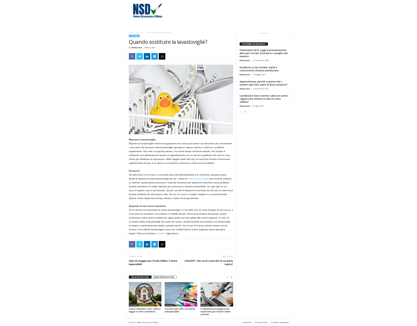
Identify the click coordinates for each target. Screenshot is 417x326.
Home (131, 32)
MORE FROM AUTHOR (164, 277)
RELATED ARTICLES (140, 277)
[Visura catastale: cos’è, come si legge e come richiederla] (145, 294)
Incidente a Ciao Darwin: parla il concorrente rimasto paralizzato (259, 69)
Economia (140, 32)
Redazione (136, 47)
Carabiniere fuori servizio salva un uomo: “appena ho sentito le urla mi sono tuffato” (264, 98)
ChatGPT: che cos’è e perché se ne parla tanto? (209, 262)
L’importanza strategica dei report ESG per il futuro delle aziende (215, 311)
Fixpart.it (161, 233)
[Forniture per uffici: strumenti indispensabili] (181, 294)
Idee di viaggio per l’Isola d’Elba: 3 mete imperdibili (153, 262)
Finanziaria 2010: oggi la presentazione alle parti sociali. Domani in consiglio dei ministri (264, 53)
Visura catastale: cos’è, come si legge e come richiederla (145, 310)
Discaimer (247, 322)
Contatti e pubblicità (280, 322)
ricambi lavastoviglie (197, 178)
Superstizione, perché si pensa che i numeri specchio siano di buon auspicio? (264, 83)
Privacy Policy (261, 322)
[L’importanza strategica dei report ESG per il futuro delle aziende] (217, 294)
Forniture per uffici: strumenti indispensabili (180, 310)
